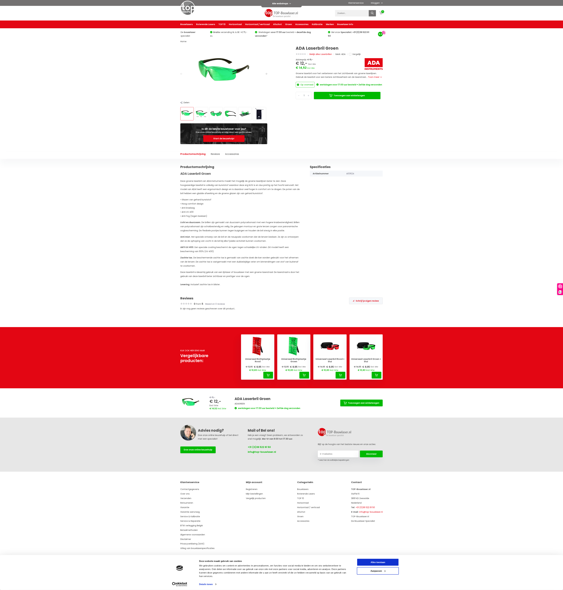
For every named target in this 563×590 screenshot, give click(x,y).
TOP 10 (221, 24)
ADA (343, 54)
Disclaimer (185, 539)
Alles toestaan (378, 562)
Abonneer (371, 453)
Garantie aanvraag (190, 511)
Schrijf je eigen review (367, 300)
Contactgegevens (189, 489)
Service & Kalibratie (190, 516)
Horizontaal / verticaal (257, 24)
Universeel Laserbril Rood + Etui (330, 360)
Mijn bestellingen (254, 493)
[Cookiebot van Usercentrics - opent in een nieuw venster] (180, 584)
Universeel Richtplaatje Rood (257, 360)
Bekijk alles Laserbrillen (321, 54)
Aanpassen (376, 570)
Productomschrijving (193, 154)
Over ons (185, 493)
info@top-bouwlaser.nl (262, 452)
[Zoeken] (372, 13)
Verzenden (185, 498)
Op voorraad (306, 84)
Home (183, 41)
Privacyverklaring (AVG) (192, 543)
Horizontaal (235, 24)
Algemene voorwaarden (192, 534)
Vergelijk (356, 54)
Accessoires (301, 24)
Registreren (251, 489)
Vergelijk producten (256, 498)
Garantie (184, 507)
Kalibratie (317, 24)
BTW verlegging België (191, 525)
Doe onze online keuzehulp (198, 449)
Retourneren (186, 502)
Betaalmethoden (189, 530)
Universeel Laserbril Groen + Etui (366, 360)
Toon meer (374, 77)
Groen (288, 24)
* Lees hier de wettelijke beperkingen (333, 460)
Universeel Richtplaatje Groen (293, 360)
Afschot (277, 24)
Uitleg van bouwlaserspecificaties (197, 548)
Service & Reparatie (190, 521)
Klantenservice (356, 2)
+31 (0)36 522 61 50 (259, 447)
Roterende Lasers (205, 24)
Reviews (215, 154)
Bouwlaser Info (345, 24)
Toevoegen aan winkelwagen (349, 95)
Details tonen (206, 584)
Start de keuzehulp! (223, 138)
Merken (330, 24)
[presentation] (181, 73)
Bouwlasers (186, 24)
